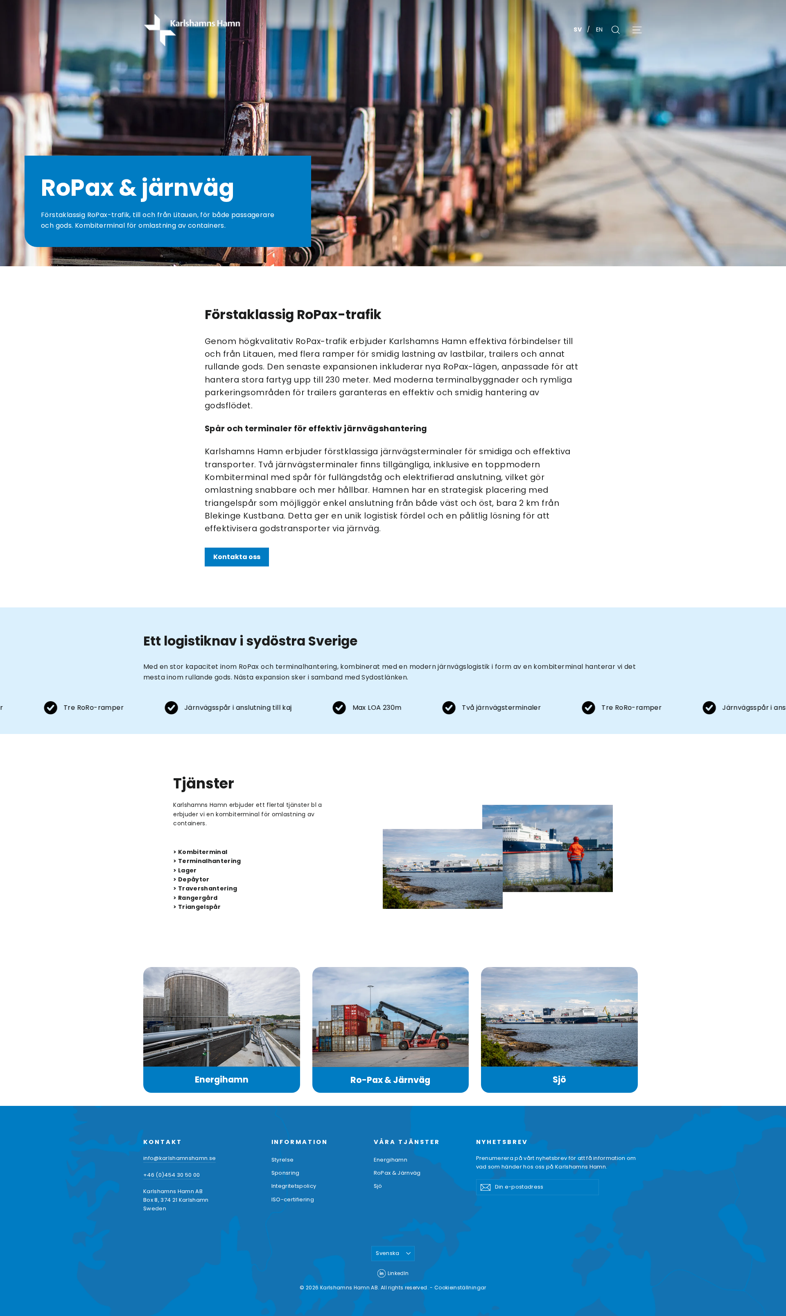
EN (599, 29)
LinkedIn (398, 1273)
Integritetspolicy (293, 1186)
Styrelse (282, 1160)
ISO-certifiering (292, 1199)
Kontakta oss (236, 557)
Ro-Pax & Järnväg (390, 1080)
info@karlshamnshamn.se (179, 1158)
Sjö (559, 1079)
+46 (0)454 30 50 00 (171, 1175)
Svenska (387, 1253)
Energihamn (221, 1079)
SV (578, 29)
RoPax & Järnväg (397, 1173)
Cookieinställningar (460, 1287)
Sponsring (285, 1173)
